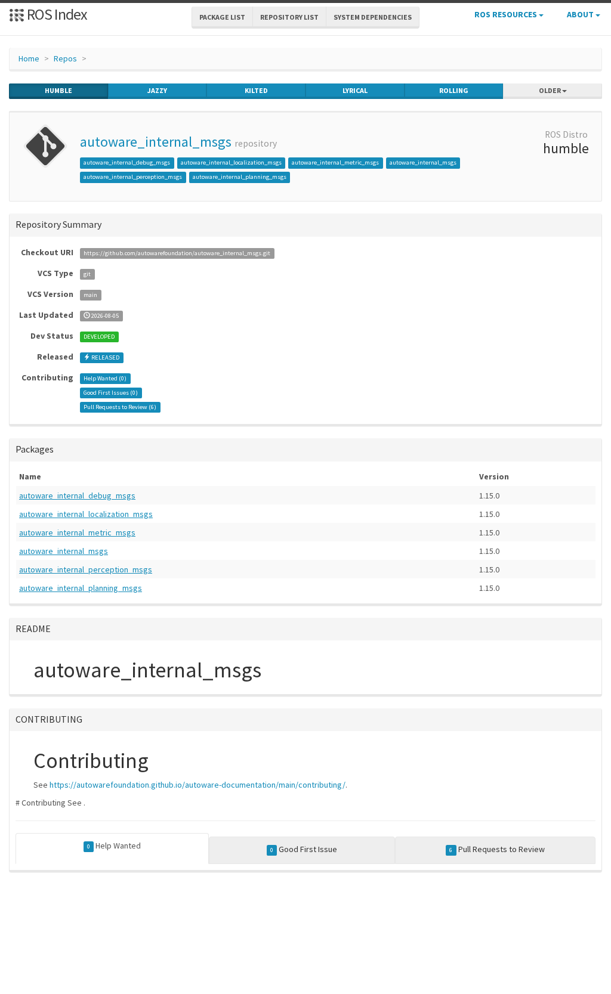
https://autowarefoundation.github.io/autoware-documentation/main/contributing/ (197, 784)
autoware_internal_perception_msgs (133, 177)
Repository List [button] (289, 17)
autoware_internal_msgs (156, 141)
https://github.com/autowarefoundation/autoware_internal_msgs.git (177, 253)
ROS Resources (506, 14)
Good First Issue (303, 849)
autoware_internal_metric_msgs (335, 162)
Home (28, 58)
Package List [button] (222, 17)
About (581, 14)
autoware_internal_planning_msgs (239, 177)
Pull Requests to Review (496, 849)
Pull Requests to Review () (120, 407)
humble (58, 90)
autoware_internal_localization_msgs (231, 162)
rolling (453, 90)
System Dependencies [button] (373, 17)
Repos (65, 58)
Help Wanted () (105, 378)
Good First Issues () (111, 393)
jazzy (157, 90)
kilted (256, 90)
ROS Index (55, 14)
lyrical (355, 90)
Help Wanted (114, 845)
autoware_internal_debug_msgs (127, 162)
